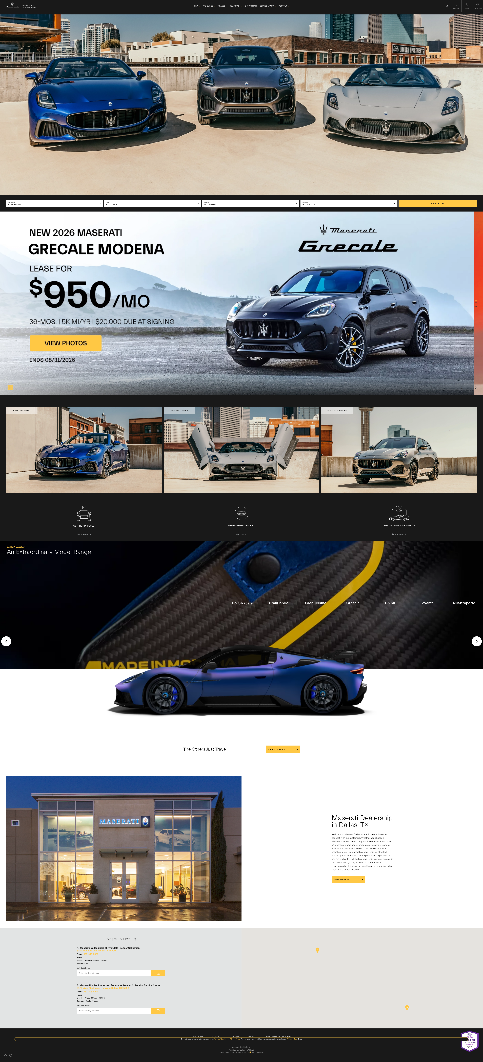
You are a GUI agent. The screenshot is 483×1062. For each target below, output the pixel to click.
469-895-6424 (91, 992)
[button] (407, 1007)
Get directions (83, 968)
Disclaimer (439, 387)
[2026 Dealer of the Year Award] (469, 1041)
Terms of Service (220, 1039)
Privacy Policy (234, 1039)
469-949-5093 (91, 954)
